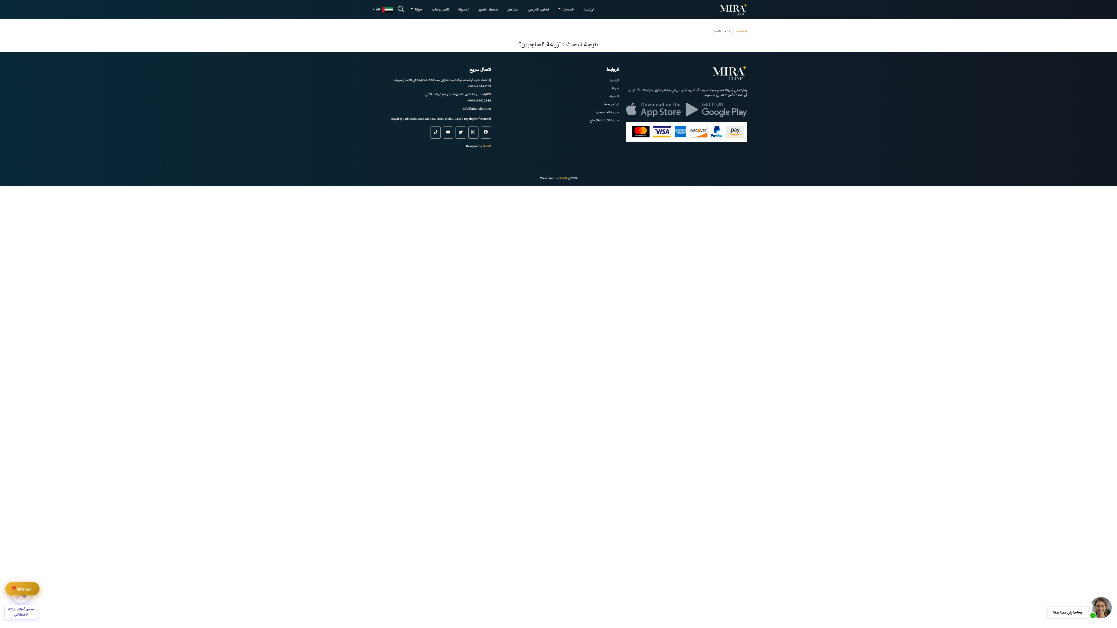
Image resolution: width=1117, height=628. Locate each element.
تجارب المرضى (538, 9)
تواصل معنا (611, 103)
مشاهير (513, 9)
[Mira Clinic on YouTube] (448, 132)
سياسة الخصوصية (607, 112)
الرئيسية (589, 9)
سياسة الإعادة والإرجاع (604, 120)
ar (378, 9)
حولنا (615, 87)
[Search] (401, 9)
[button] (1101, 607)
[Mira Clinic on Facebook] (486, 132)
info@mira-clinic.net (477, 108)
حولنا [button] (418, 9)
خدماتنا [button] (568, 9)
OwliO (487, 146)
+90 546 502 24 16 (479, 100)
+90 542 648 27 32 (479, 86)
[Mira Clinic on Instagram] (473, 132)
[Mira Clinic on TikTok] (436, 132)
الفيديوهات (440, 9)
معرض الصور (488, 9)
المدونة (463, 9)
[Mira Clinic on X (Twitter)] (461, 132)
